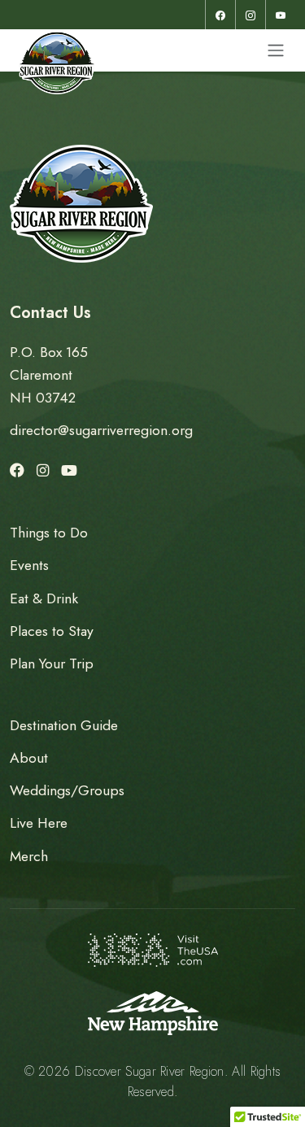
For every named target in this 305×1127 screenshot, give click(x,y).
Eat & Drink (44, 598)
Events (29, 565)
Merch (29, 856)
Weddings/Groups (67, 790)
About (29, 757)
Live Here (39, 822)
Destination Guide (64, 725)
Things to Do (49, 532)
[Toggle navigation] (275, 50)
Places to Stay (52, 631)
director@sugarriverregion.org (101, 430)
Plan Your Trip (52, 663)
